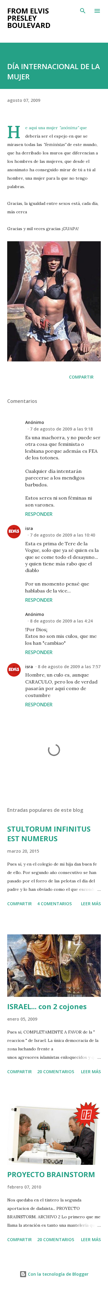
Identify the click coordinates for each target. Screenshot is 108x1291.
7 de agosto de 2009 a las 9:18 (61, 429)
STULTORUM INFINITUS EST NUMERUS (49, 833)
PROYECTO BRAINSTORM (51, 1174)
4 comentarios (54, 903)
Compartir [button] (81, 377)
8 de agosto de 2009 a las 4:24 (61, 621)
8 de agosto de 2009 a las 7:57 (69, 666)
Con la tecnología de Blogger (57, 1274)
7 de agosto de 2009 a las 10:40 (62, 535)
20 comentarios (55, 1071)
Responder (38, 514)
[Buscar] (82, 10)
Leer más (91, 903)
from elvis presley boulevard (28, 18)
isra (29, 528)
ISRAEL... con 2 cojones (47, 1006)
